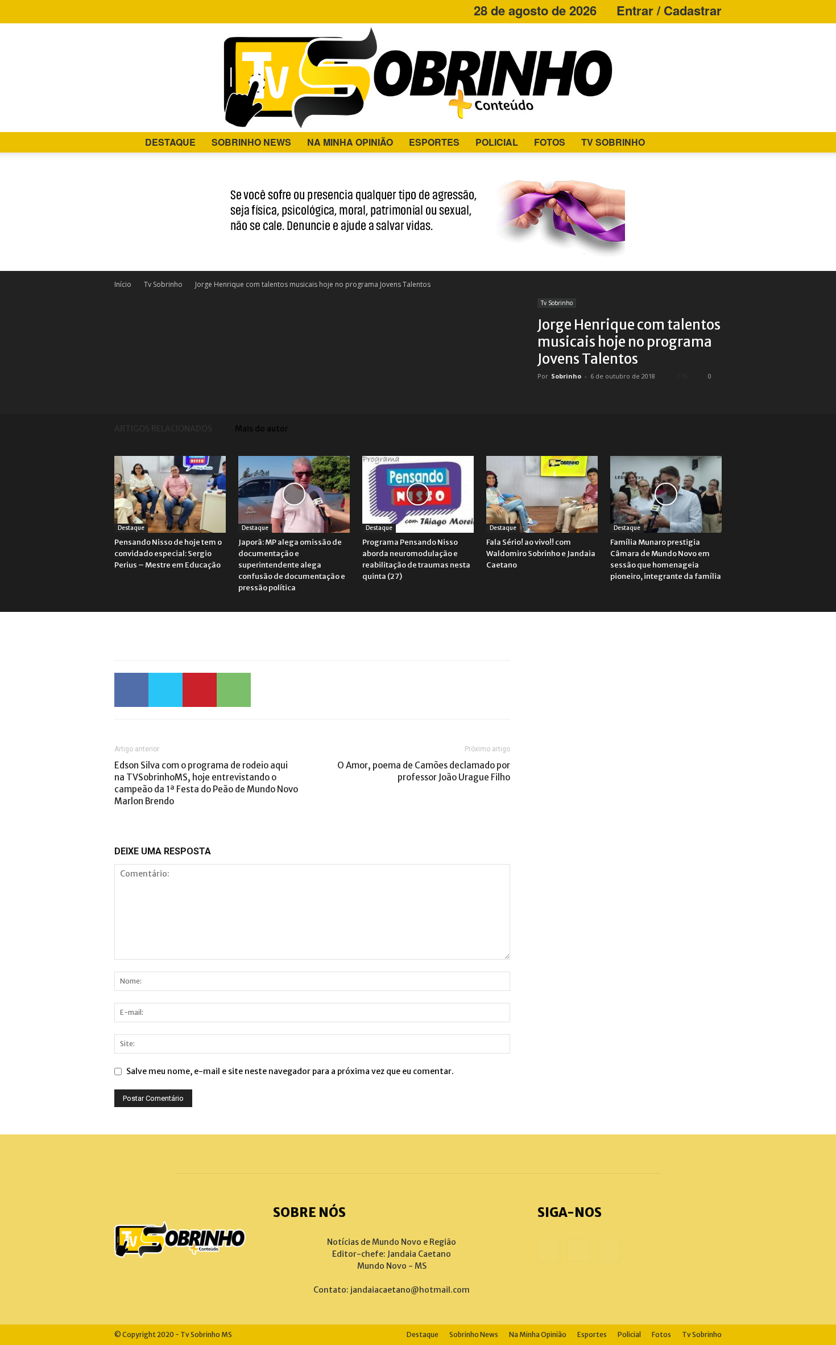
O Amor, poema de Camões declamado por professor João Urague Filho (423, 771)
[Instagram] (141, 10)
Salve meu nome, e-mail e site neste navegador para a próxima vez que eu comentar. (290, 1071)
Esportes (434, 142)
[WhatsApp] (234, 690)
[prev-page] (699, 428)
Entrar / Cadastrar (669, 10)
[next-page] (716, 428)
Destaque (170, 142)
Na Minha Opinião (350, 142)
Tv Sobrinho (613, 142)
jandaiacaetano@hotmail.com (410, 1290)
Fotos (549, 142)
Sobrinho (566, 376)
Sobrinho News (251, 142)
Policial (496, 142)
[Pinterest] (200, 690)
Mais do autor (261, 428)
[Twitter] (165, 690)
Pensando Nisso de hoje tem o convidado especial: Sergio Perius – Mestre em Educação (168, 553)
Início (122, 284)
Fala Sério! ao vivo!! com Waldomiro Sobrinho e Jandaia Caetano (540, 553)
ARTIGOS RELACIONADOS (163, 428)
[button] (708, 143)
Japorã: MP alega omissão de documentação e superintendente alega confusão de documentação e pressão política (291, 565)
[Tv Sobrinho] (418, 77)
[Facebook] (122, 10)
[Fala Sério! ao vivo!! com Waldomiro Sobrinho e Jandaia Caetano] (542, 494)
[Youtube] (160, 10)
